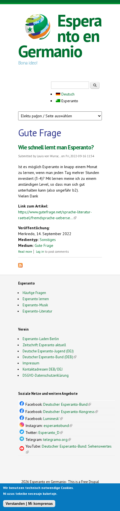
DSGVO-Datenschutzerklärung (46, 375)
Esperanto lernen (36, 299)
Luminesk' (53, 418)
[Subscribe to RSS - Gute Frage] (20, 266)
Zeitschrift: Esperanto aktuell (44, 345)
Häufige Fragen (34, 292)
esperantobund (58, 425)
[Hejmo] (37, 27)
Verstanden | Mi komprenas (29, 504)
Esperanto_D (51, 432)
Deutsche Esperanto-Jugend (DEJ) (48, 351)
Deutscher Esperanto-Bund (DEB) (48, 357)
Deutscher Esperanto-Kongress (70, 411)
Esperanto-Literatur (37, 311)
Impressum (31, 363)
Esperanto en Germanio (60, 35)
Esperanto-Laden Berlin (41, 338)
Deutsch (67, 94)
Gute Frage (44, 245)
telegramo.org (57, 439)
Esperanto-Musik (35, 305)
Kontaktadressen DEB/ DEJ (43, 369)
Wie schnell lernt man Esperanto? (55, 147)
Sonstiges (48, 239)
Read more (25, 252)
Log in (40, 252)
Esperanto (69, 100)
